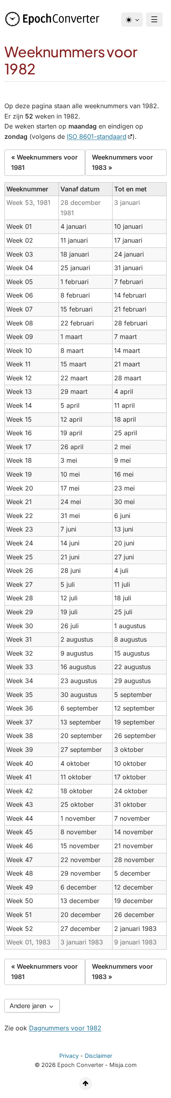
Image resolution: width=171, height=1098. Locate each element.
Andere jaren (29, 1006)
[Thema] (132, 19)
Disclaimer (98, 1055)
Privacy (69, 1055)
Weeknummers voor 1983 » (122, 162)
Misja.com (123, 1064)
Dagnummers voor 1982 (65, 1028)
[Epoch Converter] (54, 19)
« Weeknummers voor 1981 (44, 162)
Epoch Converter (80, 1064)
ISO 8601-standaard (96, 136)
